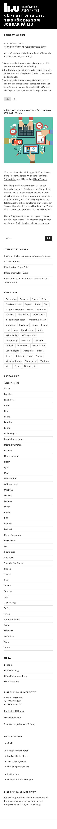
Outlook (9, 345)
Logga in (8, 665)
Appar (35, 299)
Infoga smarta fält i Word (16, 273)
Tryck (7, 614)
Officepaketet (29, 335)
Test (6, 597)
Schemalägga (12, 351)
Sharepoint (28, 351)
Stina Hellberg (11, 176)
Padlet (7, 512)
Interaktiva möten (37, 320)
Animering (11, 299)
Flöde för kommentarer (15, 676)
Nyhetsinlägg (12, 335)
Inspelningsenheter (15, 320)
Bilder (44, 299)
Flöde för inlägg (11, 670)
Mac (16, 330)
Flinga (7, 417)
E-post (28, 304)
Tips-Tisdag (10, 602)
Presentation (38, 345)
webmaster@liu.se (25, 724)
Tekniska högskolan (16, 761)
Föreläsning (23, 314)
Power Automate (12, 535)
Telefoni (20, 356)
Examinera (9, 400)
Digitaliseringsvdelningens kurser (32, 223)
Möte (40, 330)
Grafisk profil (39, 314)
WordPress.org (11, 681)
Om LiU (11, 743)
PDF (6, 518)
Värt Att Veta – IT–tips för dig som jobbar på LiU (24, 20)
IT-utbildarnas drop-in (35, 220)
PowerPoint (22, 345)
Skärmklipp (9, 552)
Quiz (6, 546)
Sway (6, 580)
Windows (44, 361)
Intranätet (10, 325)
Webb (7, 625)
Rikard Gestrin (40, 179)
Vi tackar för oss (12, 261)
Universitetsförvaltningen (20, 779)
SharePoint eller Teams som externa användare (27, 256)
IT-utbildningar (11, 456)
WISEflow (9, 636)
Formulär (41, 309)
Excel (37, 304)
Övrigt (7, 507)
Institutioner (13, 774)
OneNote (38, 340)
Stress (40, 351)
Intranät (8, 450)
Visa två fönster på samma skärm (25, 46)
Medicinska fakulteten (18, 756)
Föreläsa (10, 314)
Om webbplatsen (12, 717)
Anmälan (24, 299)
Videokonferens (14, 361)
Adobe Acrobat (11, 383)
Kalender (23, 325)
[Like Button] (7, 99)
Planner (8, 523)
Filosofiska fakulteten (17, 751)
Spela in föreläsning (14, 563)
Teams (9, 356)
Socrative (9, 557)
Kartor (21, 711)
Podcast (8, 529)
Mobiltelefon (27, 330)
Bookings (8, 394)
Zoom (17, 366)
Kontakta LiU (10, 711)
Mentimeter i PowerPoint (16, 267)
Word (8, 366)
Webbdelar (30, 361)
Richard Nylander (27, 176)
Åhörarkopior (30, 366)
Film (46, 304)
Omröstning (11, 340)
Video (39, 356)
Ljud (8, 330)
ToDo (30, 356)
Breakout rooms (13, 304)
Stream (7, 569)
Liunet (44, 325)
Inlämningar (10, 433)
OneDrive (25, 340)
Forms (30, 309)
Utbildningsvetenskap (18, 766)
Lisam (35, 325)
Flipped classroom (15, 309)
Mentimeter (10, 478)
